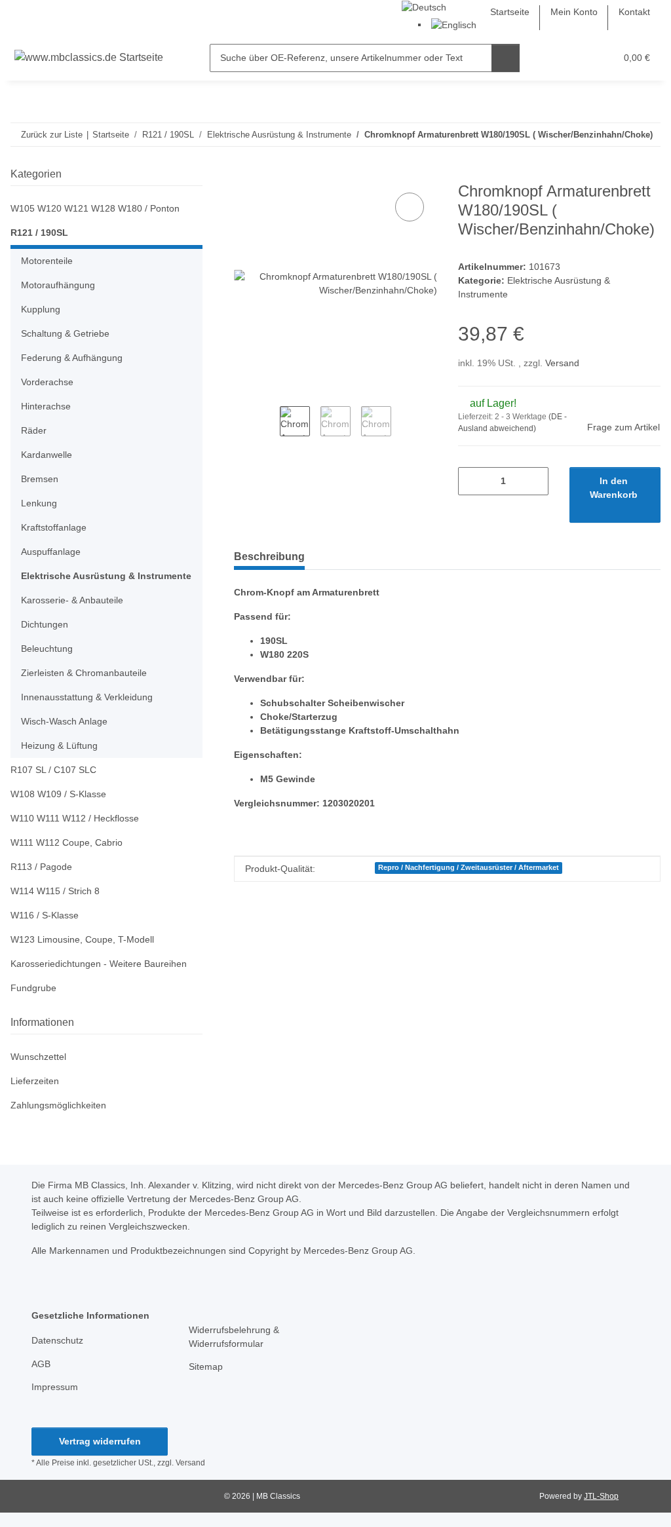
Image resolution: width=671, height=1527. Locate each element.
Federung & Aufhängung (72, 357)
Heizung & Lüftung (59, 745)
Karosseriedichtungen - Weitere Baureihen (98, 963)
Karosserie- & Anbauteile (72, 600)
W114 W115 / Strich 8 (55, 891)
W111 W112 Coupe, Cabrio (66, 842)
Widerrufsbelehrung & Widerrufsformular (234, 1337)
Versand (562, 363)
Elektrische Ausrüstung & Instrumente (106, 576)
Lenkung (39, 503)
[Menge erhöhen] (534, 481)
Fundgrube (33, 988)
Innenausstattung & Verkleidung (87, 697)
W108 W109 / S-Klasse (58, 794)
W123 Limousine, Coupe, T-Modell (82, 939)
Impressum (54, 1387)
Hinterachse (46, 406)
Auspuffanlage (51, 551)
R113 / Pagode (41, 866)
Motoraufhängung (58, 285)
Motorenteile (47, 260)
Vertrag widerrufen (100, 1441)
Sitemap (206, 1366)
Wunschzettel (38, 1056)
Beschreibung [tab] (269, 556)
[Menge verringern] (473, 481)
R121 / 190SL (39, 232)
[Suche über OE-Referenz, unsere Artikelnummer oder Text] (505, 58)
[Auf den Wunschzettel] (409, 207)
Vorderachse (47, 382)
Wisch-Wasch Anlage (64, 721)
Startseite (509, 12)
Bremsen (39, 479)
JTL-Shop (601, 1496)
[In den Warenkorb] (244, 175)
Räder (34, 430)
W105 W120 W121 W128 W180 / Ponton (95, 208)
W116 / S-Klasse (44, 915)
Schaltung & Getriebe (65, 333)
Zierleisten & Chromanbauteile (84, 673)
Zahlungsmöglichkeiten (58, 1105)
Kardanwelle (46, 454)
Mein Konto (574, 12)
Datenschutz (57, 1340)
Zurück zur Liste (52, 135)
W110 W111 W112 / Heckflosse (74, 818)
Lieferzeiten (34, 1081)
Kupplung (40, 309)
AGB (40, 1364)
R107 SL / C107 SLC (53, 769)
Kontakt (634, 12)
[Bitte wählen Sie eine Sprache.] (424, 6)
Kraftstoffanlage (53, 527)
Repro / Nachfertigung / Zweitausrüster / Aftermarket (468, 867)
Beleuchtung (47, 648)
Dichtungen (44, 624)
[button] (555, 58)
